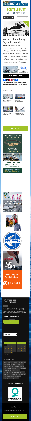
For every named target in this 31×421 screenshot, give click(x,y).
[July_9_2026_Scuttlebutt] (12, 172)
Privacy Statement (8, 410)
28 (5, 352)
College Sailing (7, 364)
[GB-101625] (16, 72)
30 (11, 352)
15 (8, 348)
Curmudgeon (20, 364)
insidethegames (18, 82)
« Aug (4, 354)
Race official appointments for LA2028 (19, 102)
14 (5, 348)
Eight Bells (11, 366)
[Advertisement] (12, 182)
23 (11, 350)
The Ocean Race (7, 372)
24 (14, 350)
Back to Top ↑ (15, 128)
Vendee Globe (14, 374)
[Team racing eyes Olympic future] (8, 111)
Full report (10, 64)
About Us (24, 410)
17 (14, 348)
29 (8, 352)
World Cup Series (22, 374)
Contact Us (6, 412)
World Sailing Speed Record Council (11, 378)
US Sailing (22, 372)
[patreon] (12, 289)
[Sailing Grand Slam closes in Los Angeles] (20, 111)
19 (21, 348)
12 (21, 346)
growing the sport (7, 368)
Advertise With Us (17, 410)
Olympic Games (11, 84)
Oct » (8, 354)
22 (8, 350)
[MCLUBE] (12, 269)
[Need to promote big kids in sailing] (8, 99)
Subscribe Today (11, 322)
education (6, 366)
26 (21, 350)
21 (5, 350)
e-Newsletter (23, 312)
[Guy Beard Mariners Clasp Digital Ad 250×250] (12, 153)
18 (18, 348)
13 (24, 346)
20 (24, 348)
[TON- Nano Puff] (12, 230)
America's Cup (7, 362)
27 (24, 350)
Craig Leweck (13, 364)
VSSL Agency (17, 407)
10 (14, 346)
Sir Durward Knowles (21, 84)
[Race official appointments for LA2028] (20, 99)
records (13, 370)
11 (18, 346)
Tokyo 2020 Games (15, 372)
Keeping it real (15, 368)
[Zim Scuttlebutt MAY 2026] (12, 211)
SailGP (18, 370)
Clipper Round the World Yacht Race (18, 362)
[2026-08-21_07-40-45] (15, 5)
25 (18, 350)
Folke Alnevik (9, 82)
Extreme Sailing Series (19, 366)
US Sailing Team (7, 374)
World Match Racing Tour (9, 376)
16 (11, 348)
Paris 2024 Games (7, 370)
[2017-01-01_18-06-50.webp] (14, 394)
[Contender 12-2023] (12, 250)
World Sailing (18, 376)
